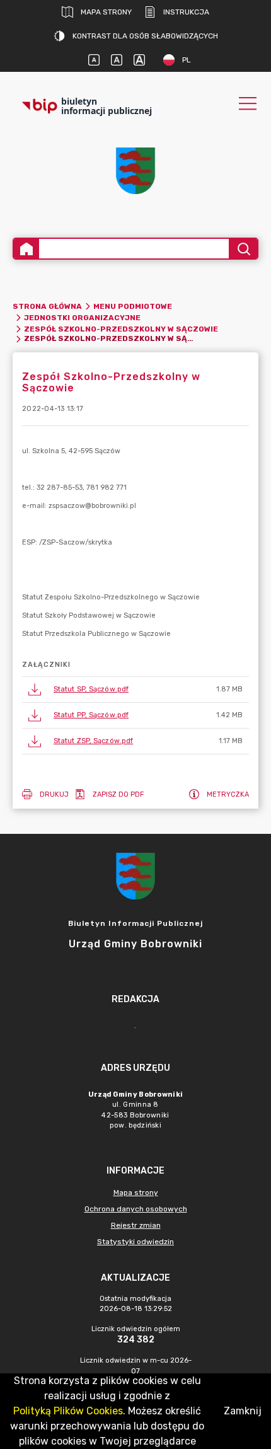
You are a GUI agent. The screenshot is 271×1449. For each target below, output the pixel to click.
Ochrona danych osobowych (135, 1208)
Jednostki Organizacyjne (82, 317)
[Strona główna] (26, 249)
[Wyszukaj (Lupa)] (243, 248)
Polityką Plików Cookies (68, 1411)
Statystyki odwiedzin (135, 1241)
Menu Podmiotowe (132, 306)
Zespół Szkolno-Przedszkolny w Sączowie (121, 329)
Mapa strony (106, 12)
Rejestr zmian (136, 1225)
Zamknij (243, 1411)
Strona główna (47, 306)
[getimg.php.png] (135, 170)
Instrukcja (186, 12)
